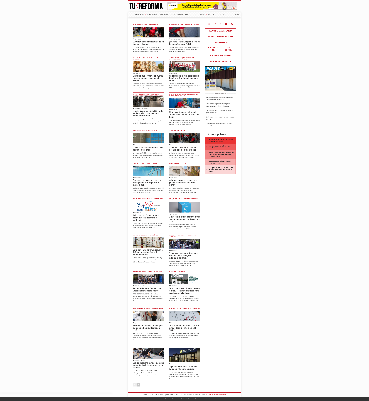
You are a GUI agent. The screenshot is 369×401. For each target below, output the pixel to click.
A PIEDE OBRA (228, 49)
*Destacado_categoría (176, 39)
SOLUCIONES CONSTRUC (179, 14)
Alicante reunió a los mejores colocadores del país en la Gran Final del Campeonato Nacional (184, 78)
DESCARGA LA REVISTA (220, 61)
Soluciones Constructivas (141, 108)
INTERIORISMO (152, 14)
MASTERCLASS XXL (212, 49)
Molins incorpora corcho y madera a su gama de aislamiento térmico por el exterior (183, 182)
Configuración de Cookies (203, 399)
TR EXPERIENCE (220, 42)
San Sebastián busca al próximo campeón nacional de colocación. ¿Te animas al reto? (148, 328)
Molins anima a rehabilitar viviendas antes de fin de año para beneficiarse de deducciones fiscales (148, 252)
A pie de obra (138, 323)
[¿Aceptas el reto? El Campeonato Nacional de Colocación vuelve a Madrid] (184, 32)
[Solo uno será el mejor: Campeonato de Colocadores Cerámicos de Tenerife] (148, 279)
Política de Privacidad (172, 399)
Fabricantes (137, 177)
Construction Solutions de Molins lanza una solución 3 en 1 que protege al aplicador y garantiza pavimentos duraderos (184, 290)
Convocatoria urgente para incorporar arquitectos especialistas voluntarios (218, 105)
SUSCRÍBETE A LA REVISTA (220, 31)
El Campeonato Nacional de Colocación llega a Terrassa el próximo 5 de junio (183, 148)
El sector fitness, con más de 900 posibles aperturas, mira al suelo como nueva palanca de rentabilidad (148, 113)
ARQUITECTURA (138, 14)
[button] (232, 14)
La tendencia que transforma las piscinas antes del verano (219, 125)
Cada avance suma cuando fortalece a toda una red (220, 118)
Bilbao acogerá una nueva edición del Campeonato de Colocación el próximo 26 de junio (184, 114)
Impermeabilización (139, 144)
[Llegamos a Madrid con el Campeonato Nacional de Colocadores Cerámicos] (184, 355)
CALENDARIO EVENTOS (220, 56)
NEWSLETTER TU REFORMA (220, 37)
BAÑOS (202, 14)
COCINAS (194, 14)
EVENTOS (222, 15)
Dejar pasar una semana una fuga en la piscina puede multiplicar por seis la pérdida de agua (147, 182)
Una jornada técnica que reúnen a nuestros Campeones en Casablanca (219, 98)
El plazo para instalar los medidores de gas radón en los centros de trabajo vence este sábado (184, 219)
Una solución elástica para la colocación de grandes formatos (219, 111)
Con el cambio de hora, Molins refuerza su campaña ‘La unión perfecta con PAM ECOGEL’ (184, 328)
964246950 (209, 395)
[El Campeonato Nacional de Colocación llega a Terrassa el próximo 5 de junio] (184, 138)
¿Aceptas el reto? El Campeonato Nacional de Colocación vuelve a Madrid (184, 42)
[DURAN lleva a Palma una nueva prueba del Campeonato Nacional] (148, 32)
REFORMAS (164, 14)
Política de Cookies (187, 399)
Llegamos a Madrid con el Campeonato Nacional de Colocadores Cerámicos (183, 367)
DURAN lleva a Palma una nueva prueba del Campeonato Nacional (148, 42)
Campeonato (138, 39)
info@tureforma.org (220, 395)
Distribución (137, 212)
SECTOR (211, 15)
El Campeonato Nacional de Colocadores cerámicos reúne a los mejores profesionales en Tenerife (183, 255)
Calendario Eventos (139, 285)
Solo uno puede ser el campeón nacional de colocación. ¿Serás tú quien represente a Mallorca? (148, 365)
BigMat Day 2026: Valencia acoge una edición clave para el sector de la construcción (146, 217)
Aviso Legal (159, 399)
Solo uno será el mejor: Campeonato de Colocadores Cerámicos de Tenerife (147, 289)
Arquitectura (137, 73)
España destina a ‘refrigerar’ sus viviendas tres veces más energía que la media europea (148, 78)
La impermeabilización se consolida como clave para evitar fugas (148, 148)
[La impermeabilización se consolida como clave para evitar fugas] (148, 138)
